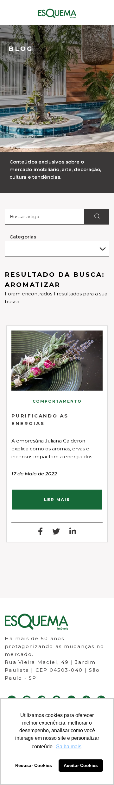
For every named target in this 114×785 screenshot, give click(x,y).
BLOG (21, 49)
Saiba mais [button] (68, 746)
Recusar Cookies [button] (33, 765)
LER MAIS (57, 499)
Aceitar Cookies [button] (81, 765)
